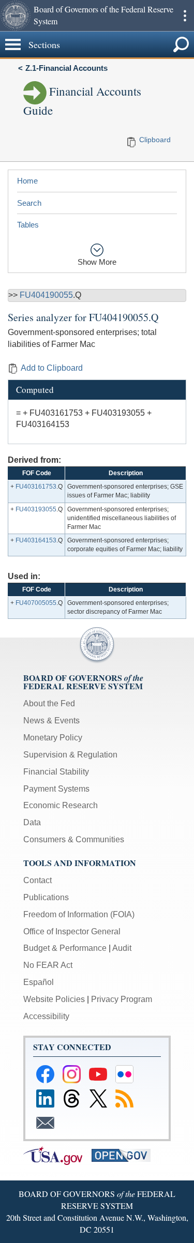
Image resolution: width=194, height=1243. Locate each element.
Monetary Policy (52, 737)
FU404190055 (46, 295)
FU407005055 (36, 603)
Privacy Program (121, 999)
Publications (46, 897)
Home (27, 180)
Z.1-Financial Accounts (66, 68)
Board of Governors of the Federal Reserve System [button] (103, 15)
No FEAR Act (47, 965)
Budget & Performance (65, 948)
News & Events (51, 720)
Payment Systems (56, 788)
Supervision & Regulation (70, 754)
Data (32, 822)
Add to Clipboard (52, 367)
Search (29, 203)
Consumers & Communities (73, 839)
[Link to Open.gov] (125, 1154)
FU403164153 (36, 540)
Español (38, 982)
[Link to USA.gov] (57, 1154)
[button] (15, 15)
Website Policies (54, 999)
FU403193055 (36, 509)
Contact (37, 880)
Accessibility (46, 1016)
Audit (121, 948)
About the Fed (49, 703)
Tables (28, 224)
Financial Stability (56, 771)
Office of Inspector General (72, 931)
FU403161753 (36, 486)
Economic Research (60, 805)
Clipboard (155, 139)
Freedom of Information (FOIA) (79, 914)
